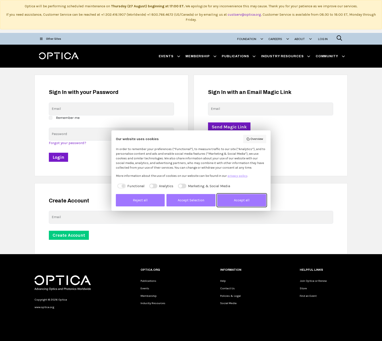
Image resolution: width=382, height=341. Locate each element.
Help (223, 280)
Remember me (68, 118)
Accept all (242, 200)
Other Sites (53, 38)
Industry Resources (153, 303)
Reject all (140, 200)
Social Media (228, 303)
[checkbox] (130, 186)
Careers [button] (275, 39)
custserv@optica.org (244, 14)
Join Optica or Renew (313, 280)
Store (303, 288)
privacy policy (237, 176)
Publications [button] (235, 56)
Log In (323, 39)
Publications (148, 280)
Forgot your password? (67, 143)
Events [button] (166, 56)
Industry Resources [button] (282, 56)
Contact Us (227, 288)
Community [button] (327, 56)
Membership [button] (197, 56)
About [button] (300, 39)
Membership (149, 295)
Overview (256, 139)
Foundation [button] (247, 39)
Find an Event (308, 295)
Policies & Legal (230, 295)
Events (145, 288)
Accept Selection (191, 200)
